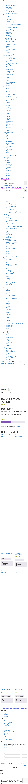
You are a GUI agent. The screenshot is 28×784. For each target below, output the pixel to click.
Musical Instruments (11, 49)
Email (1, 777)
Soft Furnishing (10, 54)
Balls (7, 18)
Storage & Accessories (11, 27)
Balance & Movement (11, 63)
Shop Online (9, 164)
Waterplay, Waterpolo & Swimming (14, 129)
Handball (8, 110)
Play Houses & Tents (11, 148)
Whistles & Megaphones (12, 13)
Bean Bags (9, 65)
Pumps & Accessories (11, 5)
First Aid (8, 4)
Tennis (7, 126)
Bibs (7, 2)
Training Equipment (8, 132)
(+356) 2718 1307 (22, 179)
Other (7, 130)
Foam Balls (12, 58)
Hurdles (8, 77)
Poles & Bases (9, 79)
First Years (9, 43)
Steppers (8, 32)
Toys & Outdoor (7, 146)
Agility (7, 62)
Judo (7, 113)
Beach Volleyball (10, 99)
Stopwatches (9, 7)
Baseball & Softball (10, 94)
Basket (8, 173)
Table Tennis (9, 124)
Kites (7, 152)
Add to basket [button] (6, 559)
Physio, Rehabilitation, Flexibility (14, 226)
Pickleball (8, 118)
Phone (1, 773)
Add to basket (6, 422)
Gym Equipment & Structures (13, 24)
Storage (8, 10)
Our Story (8, 167)
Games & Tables (7, 158)
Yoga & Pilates (9, 37)
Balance (8, 16)
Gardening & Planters (11, 44)
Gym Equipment (10, 223)
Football (8, 105)
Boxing (8, 101)
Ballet (7, 93)
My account (6, 172)
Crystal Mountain (24, 764)
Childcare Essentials (11, 40)
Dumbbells (8, 19)
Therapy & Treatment (11, 256)
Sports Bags (9, 8)
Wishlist (8, 175)
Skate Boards (9, 121)
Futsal (7, 107)
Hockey (8, 112)
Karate (7, 115)
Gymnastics (9, 108)
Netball (8, 116)
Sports (4, 87)
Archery (8, 88)
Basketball (8, 96)
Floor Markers (9, 69)
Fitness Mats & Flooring (12, 220)
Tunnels (8, 85)
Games (8, 46)
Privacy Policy (9, 170)
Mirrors (8, 47)
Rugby (7, 119)
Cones (7, 68)
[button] (24, 365)
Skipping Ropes (10, 30)
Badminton (9, 91)
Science (8, 51)
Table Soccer (9, 123)
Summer (8, 154)
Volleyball (8, 127)
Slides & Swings (10, 149)
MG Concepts (6, 162)
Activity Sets (9, 60)
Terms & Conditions (11, 169)
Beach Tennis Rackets (11, 97)
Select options (19, 560)
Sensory (8, 52)
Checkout (8, 176)
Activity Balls (9, 57)
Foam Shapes (9, 72)
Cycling (8, 104)
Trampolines (9, 33)
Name (1, 770)
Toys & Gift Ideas (10, 151)
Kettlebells (8, 26)
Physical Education (7, 55)
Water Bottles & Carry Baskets (13, 12)
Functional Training (11, 22)
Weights (8, 35)
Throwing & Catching (11, 82)
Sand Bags (9, 29)
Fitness (5, 15)
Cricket (8, 102)
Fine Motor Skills (10, 41)
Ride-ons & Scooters (11, 155)
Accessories (6, 1)
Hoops (7, 76)
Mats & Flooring (10, 21)
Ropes (7, 80)
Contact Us (9, 166)
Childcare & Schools (8, 38)
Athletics (8, 90)
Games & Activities (10, 74)
